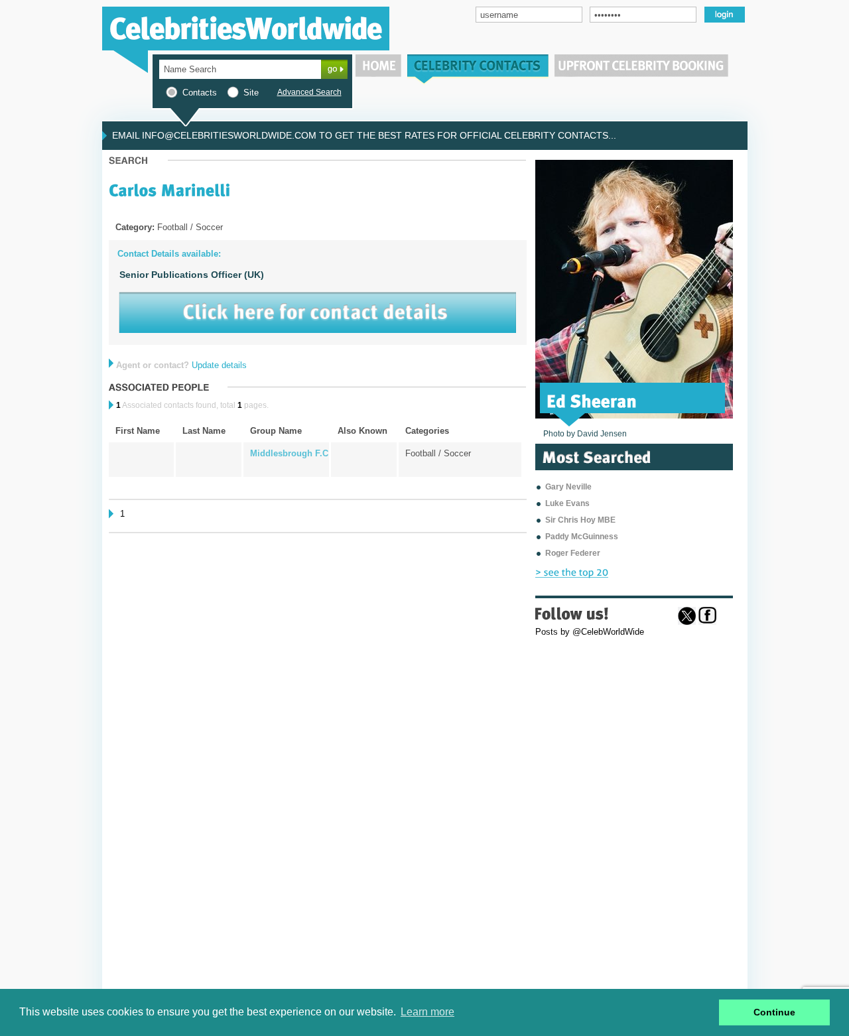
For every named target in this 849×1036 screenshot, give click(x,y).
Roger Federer (572, 553)
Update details (219, 365)
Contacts (199, 92)
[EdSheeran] (592, 400)
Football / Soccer (438, 453)
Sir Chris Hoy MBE (580, 520)
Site (251, 92)
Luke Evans (567, 503)
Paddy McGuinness (581, 536)
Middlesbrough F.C (289, 453)
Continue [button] (774, 1012)
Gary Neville (568, 486)
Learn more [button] (427, 1011)
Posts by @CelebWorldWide (589, 632)
